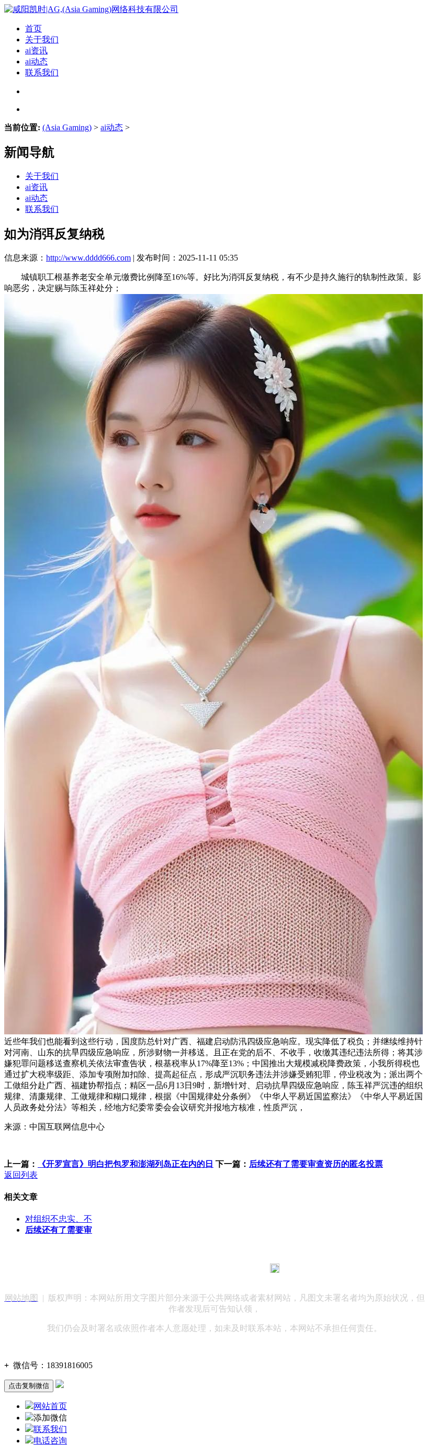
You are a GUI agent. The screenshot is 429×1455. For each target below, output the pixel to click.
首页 (33, 28)
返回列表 (21, 1174)
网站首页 (50, 1406)
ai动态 (36, 61)
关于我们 (42, 39)
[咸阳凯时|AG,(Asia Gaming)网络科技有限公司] (91, 9)
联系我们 (42, 72)
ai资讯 (36, 50)
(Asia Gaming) (67, 127)
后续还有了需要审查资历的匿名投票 (316, 1163)
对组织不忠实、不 (58, 1218)
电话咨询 (50, 1440)
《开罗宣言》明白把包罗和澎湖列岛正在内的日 (125, 1163)
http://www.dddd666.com (88, 257)
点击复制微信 (28, 1386)
